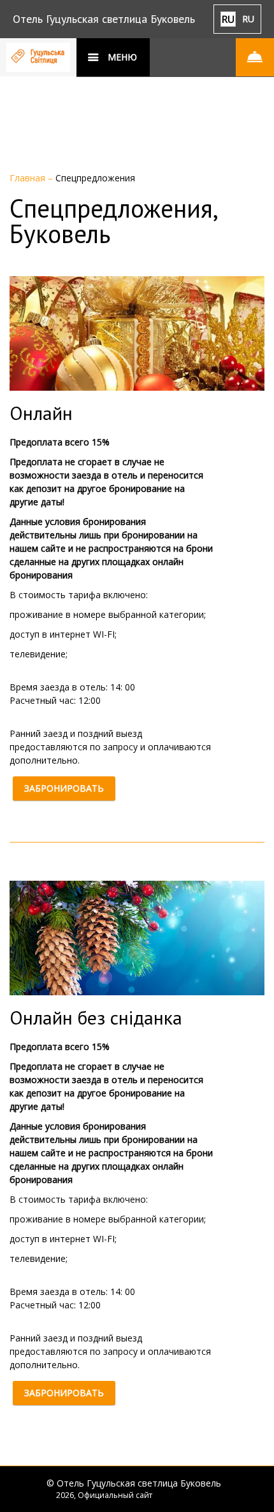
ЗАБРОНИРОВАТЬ (64, 788)
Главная (29, 178)
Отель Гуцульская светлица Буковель (104, 18)
